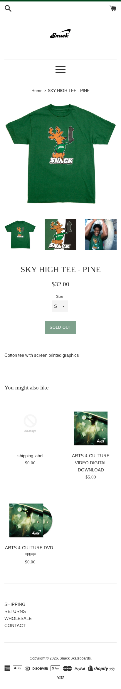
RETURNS (15, 611)
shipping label (30, 455)
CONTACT (15, 625)
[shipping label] (30, 423)
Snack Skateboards (75, 658)
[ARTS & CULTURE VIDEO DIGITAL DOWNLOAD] (91, 423)
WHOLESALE (18, 618)
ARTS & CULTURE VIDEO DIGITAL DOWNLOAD (91, 462)
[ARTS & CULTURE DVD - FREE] (30, 515)
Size (59, 297)
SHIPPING (15, 604)
